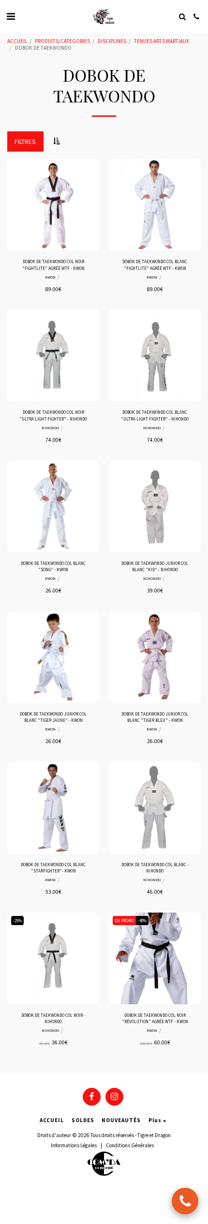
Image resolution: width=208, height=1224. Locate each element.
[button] (10, 16)
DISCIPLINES (112, 41)
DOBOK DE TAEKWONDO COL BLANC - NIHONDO (155, 867)
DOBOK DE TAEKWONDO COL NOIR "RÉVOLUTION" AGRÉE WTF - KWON (155, 1018)
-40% (142, 920)
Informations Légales (74, 1145)
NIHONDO (50, 427)
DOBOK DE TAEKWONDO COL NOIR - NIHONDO (53, 1018)
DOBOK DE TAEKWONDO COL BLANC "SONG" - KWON (53, 566)
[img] (53, 205)
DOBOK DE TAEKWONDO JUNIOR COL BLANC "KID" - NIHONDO (154, 566)
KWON (50, 277)
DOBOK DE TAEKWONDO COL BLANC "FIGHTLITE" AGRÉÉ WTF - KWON (154, 264)
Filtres (25, 141)
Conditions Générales (130, 1145)
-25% (17, 920)
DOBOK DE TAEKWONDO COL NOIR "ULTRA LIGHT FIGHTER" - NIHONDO (53, 415)
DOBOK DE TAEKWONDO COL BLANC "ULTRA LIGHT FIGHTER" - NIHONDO (155, 415)
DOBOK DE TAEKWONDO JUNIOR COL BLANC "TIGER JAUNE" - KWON (53, 717)
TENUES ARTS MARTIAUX (161, 41)
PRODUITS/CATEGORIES (62, 41)
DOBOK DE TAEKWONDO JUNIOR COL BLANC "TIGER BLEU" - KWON (154, 717)
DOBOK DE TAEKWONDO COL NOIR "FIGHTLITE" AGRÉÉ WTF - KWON (53, 264)
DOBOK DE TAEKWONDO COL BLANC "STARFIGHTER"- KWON (53, 867)
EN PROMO (124, 920)
